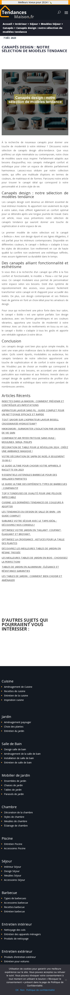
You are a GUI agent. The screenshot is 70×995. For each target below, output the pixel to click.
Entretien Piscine (13, 844)
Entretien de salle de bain (18, 762)
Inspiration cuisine (14, 700)
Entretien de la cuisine (16, 695)
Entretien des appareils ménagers (22, 934)
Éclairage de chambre (16, 825)
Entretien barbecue (14, 911)
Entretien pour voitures (16, 961)
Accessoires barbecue (16, 902)
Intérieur (21, 23)
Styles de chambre (14, 816)
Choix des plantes (13, 726)
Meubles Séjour (51, 23)
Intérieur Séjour (12, 866)
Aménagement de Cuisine (18, 686)
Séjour (34, 23)
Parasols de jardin (14, 794)
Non (22, 990)
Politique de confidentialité (40, 990)
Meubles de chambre (15, 821)
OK (17, 990)
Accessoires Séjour (14, 879)
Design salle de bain (15, 749)
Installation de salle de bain (19, 758)
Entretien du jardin (14, 731)
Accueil (7, 23)
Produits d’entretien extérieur (20, 957)
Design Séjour (12, 871)
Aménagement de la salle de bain (22, 753)
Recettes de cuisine (14, 691)
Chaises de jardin (13, 785)
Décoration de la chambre (18, 812)
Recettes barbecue (14, 907)
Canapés (8, 28)
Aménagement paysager (17, 722)
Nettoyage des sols (14, 929)
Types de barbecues (15, 898)
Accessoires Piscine (14, 848)
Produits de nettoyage (16, 938)
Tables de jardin (13, 789)
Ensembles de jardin (15, 780)
